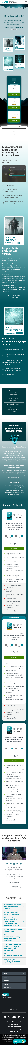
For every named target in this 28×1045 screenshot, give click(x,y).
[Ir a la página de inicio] (5, 994)
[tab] (14, 392)
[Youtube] (14, 1018)
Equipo (14, 82)
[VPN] (20, 68)
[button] (10, 79)
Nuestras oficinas (6, 999)
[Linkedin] (18, 1018)
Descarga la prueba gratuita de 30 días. (14, 130)
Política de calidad (14, 1024)
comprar (14, 94)
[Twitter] (9, 1018)
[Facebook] (5, 1018)
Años (14, 98)
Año (15, 85)
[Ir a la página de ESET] (9, 2)
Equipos (9, 750)
